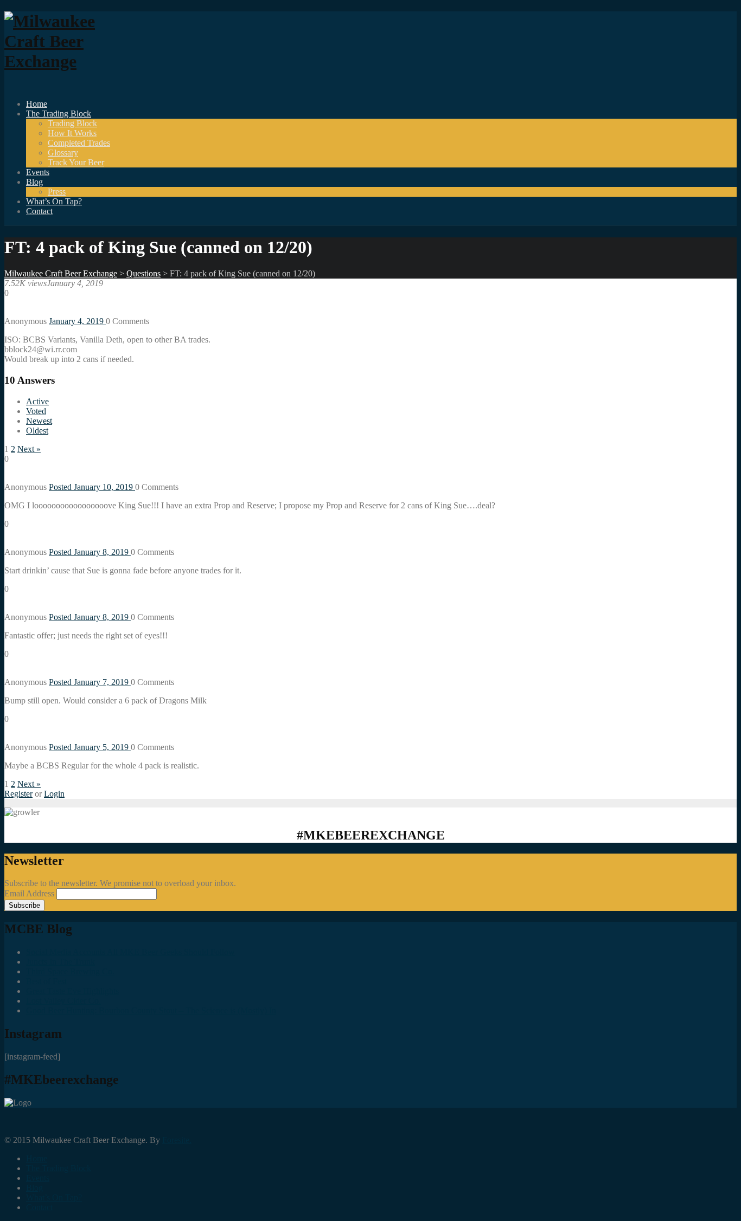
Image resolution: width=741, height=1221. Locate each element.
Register (18, 793)
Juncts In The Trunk (60, 961)
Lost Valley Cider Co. (63, 1000)
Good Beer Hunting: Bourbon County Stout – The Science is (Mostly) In (151, 1010)
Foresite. (176, 1140)
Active (37, 401)
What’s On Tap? (54, 201)
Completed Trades (79, 142)
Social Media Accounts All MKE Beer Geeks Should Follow (130, 952)
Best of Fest (46, 981)
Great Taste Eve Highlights (72, 991)
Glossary (63, 152)
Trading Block (72, 123)
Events (37, 172)
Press (57, 191)
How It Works (72, 133)
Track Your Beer (76, 162)
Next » (29, 449)
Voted (36, 411)
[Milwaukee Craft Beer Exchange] (64, 61)
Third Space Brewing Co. (70, 971)
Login (54, 793)
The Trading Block (58, 113)
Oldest (37, 430)
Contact (39, 211)
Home (36, 103)
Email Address (30, 893)
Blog (34, 181)
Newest (39, 420)
